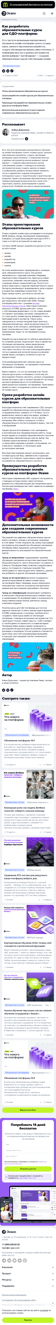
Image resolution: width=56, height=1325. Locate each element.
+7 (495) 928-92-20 (11, 1244)
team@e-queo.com (11, 1248)
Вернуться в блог (28, 1110)
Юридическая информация (14, 1295)
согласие (44, 1310)
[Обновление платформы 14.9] (28, 735)
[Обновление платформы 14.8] (28, 1072)
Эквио (15, 489)
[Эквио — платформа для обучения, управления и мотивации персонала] (28, 1232)
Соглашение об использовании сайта (19, 1300)
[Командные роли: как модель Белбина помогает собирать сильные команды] (28, 802)
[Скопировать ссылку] (3, 71)
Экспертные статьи (9, 19)
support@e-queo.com (27, 1178)
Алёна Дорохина (20, 130)
